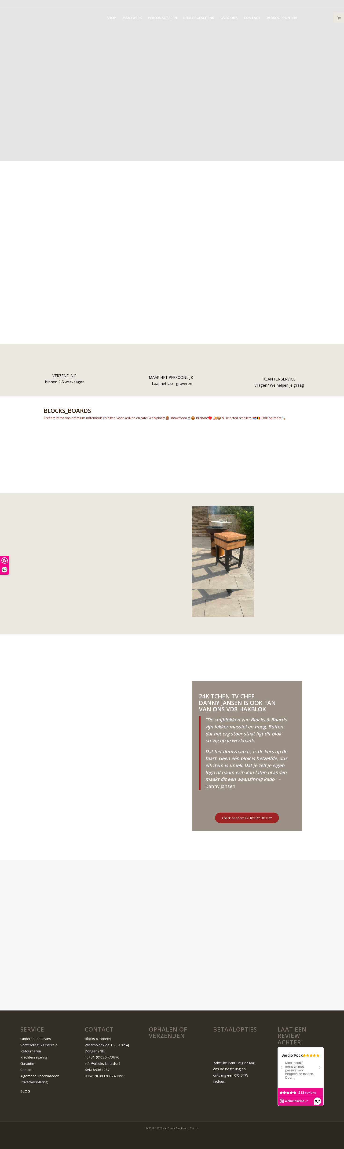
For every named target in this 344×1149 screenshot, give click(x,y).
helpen (282, 385)
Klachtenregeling (33, 1057)
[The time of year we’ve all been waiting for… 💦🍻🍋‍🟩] (44, 483)
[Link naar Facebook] (313, 17)
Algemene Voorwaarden (40, 1076)
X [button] (339, 4)
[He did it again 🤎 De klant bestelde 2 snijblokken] (146, 483)
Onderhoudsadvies (35, 1038)
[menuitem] (111, 17)
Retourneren (30, 1051)
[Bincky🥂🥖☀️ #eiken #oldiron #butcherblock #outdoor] (248, 483)
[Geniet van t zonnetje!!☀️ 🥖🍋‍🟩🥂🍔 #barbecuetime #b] (95, 483)
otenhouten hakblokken (124, 957)
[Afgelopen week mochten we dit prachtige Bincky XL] (299, 445)
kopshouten (83, 926)
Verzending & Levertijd (39, 1045)
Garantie (27, 1063)
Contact (26, 1069)
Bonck (133, 545)
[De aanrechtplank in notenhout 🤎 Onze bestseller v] (44, 445)
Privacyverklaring (34, 1082)
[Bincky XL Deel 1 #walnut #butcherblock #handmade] (299, 483)
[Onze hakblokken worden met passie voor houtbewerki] (95, 445)
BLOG (25, 1091)
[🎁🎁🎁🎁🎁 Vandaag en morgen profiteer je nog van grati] (248, 445)
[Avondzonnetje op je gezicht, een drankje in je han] (197, 445)
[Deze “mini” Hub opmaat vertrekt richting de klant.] (146, 445)
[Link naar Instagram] (320, 17)
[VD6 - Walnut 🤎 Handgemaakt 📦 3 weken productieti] (197, 483)
